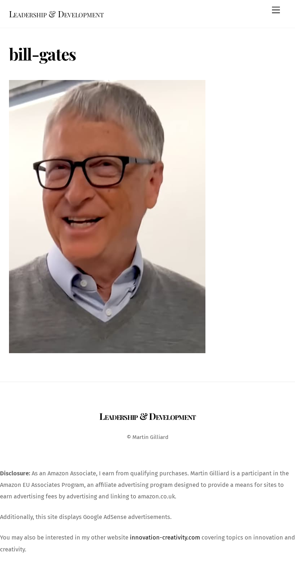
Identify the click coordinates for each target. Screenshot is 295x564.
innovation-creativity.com (165, 537)
